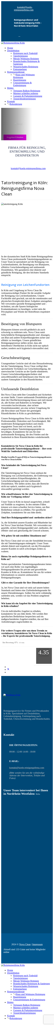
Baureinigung (19, 80)
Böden (10, 88)
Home (10, 48)
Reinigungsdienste (16, 72)
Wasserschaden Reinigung (25, 66)
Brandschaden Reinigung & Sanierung (31, 983)
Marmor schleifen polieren (25, 93)
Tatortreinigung (20, 56)
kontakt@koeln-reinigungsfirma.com (23, 8)
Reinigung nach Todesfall (25, 53)
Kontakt (11, 101)
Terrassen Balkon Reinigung (26, 90)
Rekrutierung (16, 104)
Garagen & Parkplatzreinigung (27, 96)
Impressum (37, 944)
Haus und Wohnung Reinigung (30, 994)
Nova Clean (25, 944)
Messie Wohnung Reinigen (26, 58)
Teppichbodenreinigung (24, 98)
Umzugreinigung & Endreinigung (22, 84)
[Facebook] (19, 35)
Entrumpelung (20, 69)
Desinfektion (13, 50)
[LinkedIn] (8, 672)
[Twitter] (8, 669)
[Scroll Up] (2, 1023)
